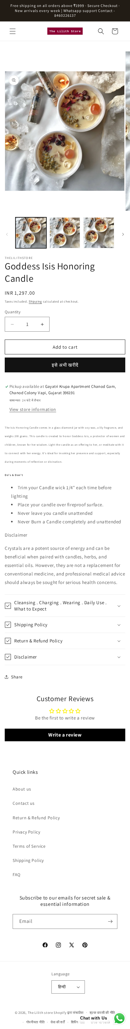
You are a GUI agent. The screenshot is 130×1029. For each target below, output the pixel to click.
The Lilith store (40, 1012)
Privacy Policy (26, 832)
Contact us (24, 803)
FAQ (17, 874)
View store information (32, 409)
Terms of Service (29, 846)
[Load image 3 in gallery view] (98, 232)
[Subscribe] (110, 921)
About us (22, 789)
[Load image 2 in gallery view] (65, 232)
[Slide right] (123, 234)
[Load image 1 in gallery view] (30, 232)
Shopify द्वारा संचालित (69, 1012)
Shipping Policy (28, 860)
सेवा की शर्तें (57, 1022)
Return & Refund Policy (36, 818)
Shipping (35, 301)
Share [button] (17, 677)
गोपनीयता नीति (35, 1022)
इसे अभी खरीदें (65, 365)
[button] (13, 31)
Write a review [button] (64, 734)
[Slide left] (7, 234)
